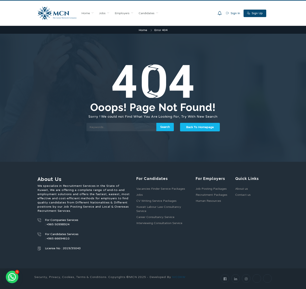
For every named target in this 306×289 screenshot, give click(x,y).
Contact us (243, 195)
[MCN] (57, 13)
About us (241, 189)
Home (85, 13)
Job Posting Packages (211, 189)
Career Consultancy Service (155, 217)
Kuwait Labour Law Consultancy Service (158, 209)
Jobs (102, 13)
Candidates (146, 13)
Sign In (235, 13)
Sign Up (257, 13)
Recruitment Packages (211, 195)
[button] (12, 277)
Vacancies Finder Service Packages (160, 189)
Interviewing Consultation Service (159, 223)
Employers (122, 13)
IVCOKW (178, 277)
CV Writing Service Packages (156, 201)
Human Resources (208, 201)
